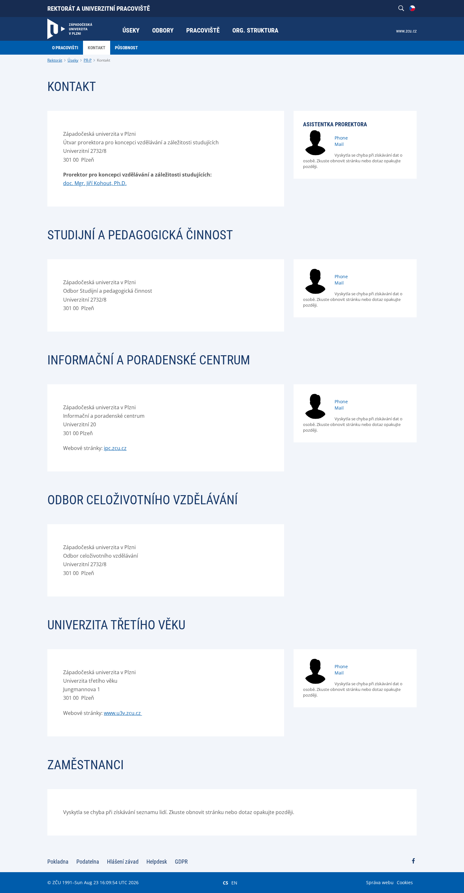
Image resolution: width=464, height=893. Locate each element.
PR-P (88, 60)
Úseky (73, 60)
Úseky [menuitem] (131, 30)
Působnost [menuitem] (126, 47)
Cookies (405, 882)
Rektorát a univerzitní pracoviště (98, 8)
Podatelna (87, 861)
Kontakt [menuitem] (96, 47)
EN (234, 882)
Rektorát (54, 60)
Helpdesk (156, 861)
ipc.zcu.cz (115, 448)
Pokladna (57, 861)
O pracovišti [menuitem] (65, 47)
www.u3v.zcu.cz (123, 713)
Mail (339, 144)
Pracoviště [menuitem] (203, 30)
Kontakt (103, 60)
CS (225, 882)
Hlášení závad (123, 861)
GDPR (181, 861)
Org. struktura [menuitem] (255, 30)
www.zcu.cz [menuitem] (406, 30)
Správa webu (380, 882)
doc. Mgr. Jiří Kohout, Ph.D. (95, 183)
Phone (341, 138)
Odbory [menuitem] (163, 30)
